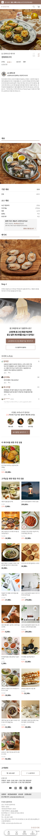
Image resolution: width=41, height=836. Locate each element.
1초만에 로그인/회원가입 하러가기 (20, 341)
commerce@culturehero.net (14, 823)
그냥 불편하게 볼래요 (20, 347)
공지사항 (20, 794)
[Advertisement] (20, 115)
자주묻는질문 (27, 794)
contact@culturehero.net (17, 797)
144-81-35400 (14, 811)
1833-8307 (12, 773)
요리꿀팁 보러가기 (19, 432)
